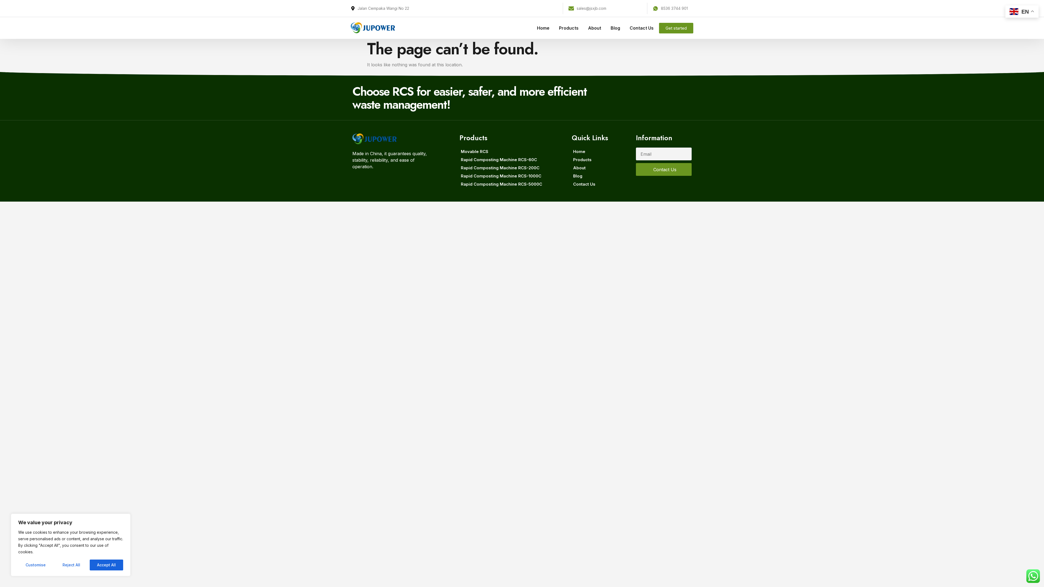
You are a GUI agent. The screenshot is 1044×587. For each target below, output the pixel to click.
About (594, 28)
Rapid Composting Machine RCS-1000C (501, 176)
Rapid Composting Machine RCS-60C (499, 159)
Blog (615, 28)
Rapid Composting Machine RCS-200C (500, 167)
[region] (70, 545)
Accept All (106, 565)
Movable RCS (474, 151)
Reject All (71, 565)
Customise (36, 565)
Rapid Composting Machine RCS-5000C (501, 184)
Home (543, 28)
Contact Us (642, 28)
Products (569, 28)
